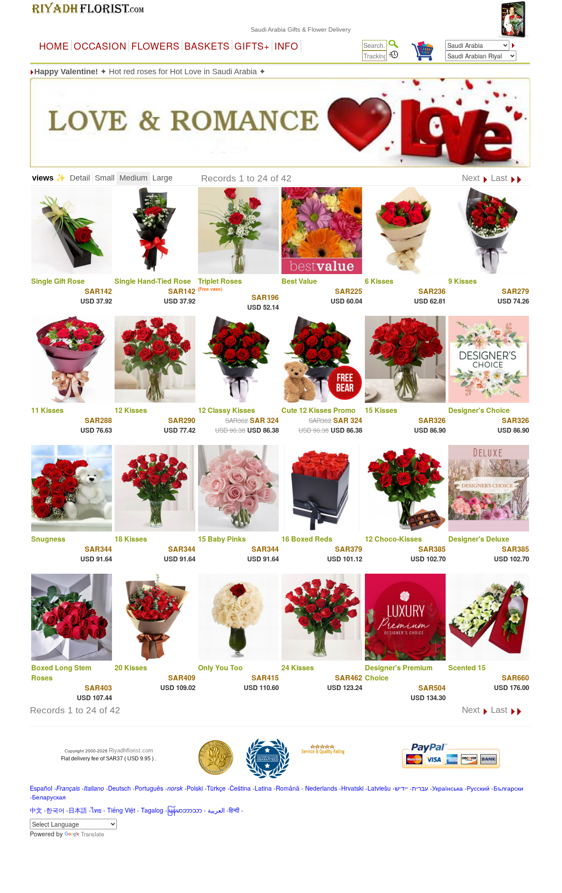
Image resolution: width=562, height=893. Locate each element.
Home (54, 45)
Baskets (207, 45)
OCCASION (100, 45)
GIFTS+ (252, 45)
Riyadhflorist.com (131, 750)
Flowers (155, 45)
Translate (92, 834)
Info (286, 45)
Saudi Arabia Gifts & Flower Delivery (277, 29)
